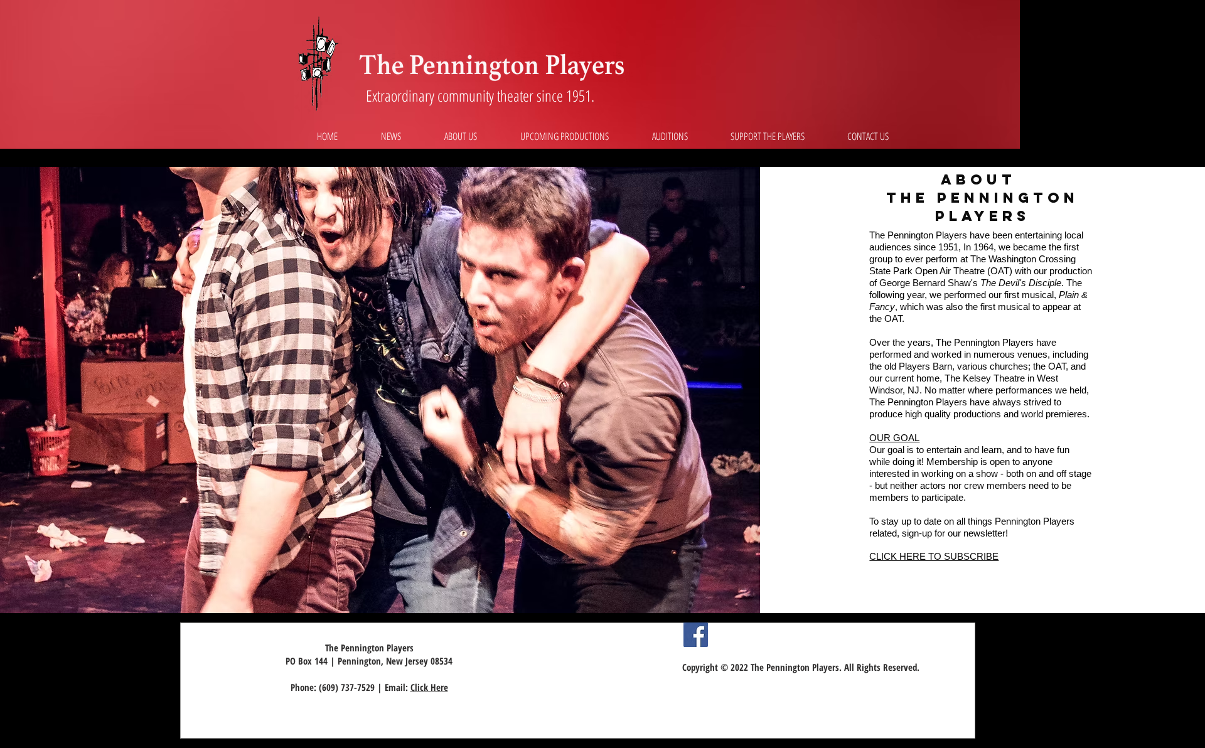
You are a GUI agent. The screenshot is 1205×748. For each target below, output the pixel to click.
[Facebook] (695, 634)
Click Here (429, 687)
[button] (460, 136)
